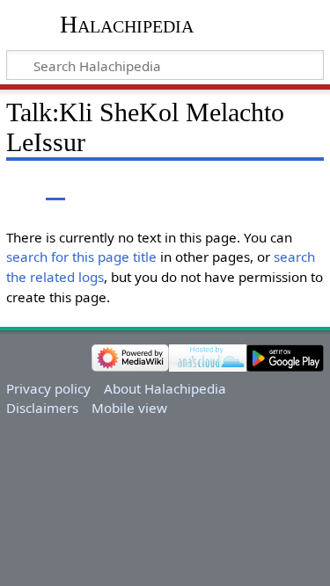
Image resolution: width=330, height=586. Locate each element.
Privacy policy (48, 388)
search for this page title (81, 256)
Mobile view (129, 407)
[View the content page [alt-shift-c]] (16, 187)
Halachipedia (127, 24)
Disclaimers (42, 407)
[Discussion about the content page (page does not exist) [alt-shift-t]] (55, 187)
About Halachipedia (165, 388)
